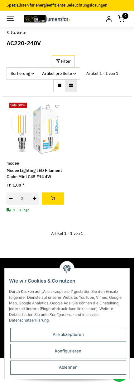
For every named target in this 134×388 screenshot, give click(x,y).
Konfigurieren (68, 350)
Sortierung (20, 73)
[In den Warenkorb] (53, 198)
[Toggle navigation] (10, 18)
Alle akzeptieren (68, 334)
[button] (109, 19)
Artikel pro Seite (57, 73)
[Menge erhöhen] (34, 198)
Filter (65, 61)
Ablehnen (68, 367)
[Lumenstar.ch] (47, 18)
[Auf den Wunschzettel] (57, 106)
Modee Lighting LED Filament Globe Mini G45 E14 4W (34, 173)
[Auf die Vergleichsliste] (47, 106)
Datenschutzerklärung (29, 320)
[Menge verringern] (11, 198)
